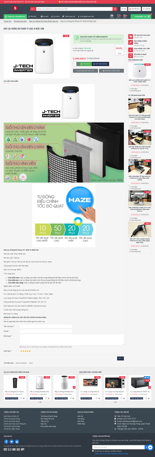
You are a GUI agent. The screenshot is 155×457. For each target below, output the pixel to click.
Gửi (119, 358)
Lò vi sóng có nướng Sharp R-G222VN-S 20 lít (91, 392)
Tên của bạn (8, 326)
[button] (5, 387)
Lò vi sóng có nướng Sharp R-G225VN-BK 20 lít (115, 392)
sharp (31, 363)
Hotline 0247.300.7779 (86, 71)
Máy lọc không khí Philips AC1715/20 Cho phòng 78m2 (65, 392)
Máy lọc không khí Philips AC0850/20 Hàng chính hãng (40, 392)
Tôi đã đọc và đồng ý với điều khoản (111, 452)
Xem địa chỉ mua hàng (112, 71)
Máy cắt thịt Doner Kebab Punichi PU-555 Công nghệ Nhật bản (140, 240)
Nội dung (7, 336)
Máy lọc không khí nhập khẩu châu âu (43, 21)
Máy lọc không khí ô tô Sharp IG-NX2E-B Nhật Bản (15, 392)
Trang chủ (7, 21)
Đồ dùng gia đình (20, 21)
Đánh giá (7, 351)
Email (6, 331)
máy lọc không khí (21, 363)
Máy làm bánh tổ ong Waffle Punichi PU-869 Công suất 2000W (140, 178)
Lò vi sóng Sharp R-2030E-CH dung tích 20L (140, 392)
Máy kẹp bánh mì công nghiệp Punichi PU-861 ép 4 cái (140, 147)
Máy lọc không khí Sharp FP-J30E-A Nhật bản (140, 81)
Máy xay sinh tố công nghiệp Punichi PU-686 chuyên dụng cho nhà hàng (140, 117)
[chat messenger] (150, 447)
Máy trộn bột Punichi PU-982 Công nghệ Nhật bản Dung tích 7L (140, 209)
